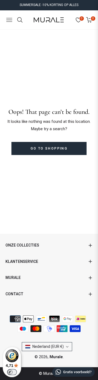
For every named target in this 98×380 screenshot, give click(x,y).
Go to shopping (49, 148)
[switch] (12, 372)
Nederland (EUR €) (48, 346)
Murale (56, 356)
